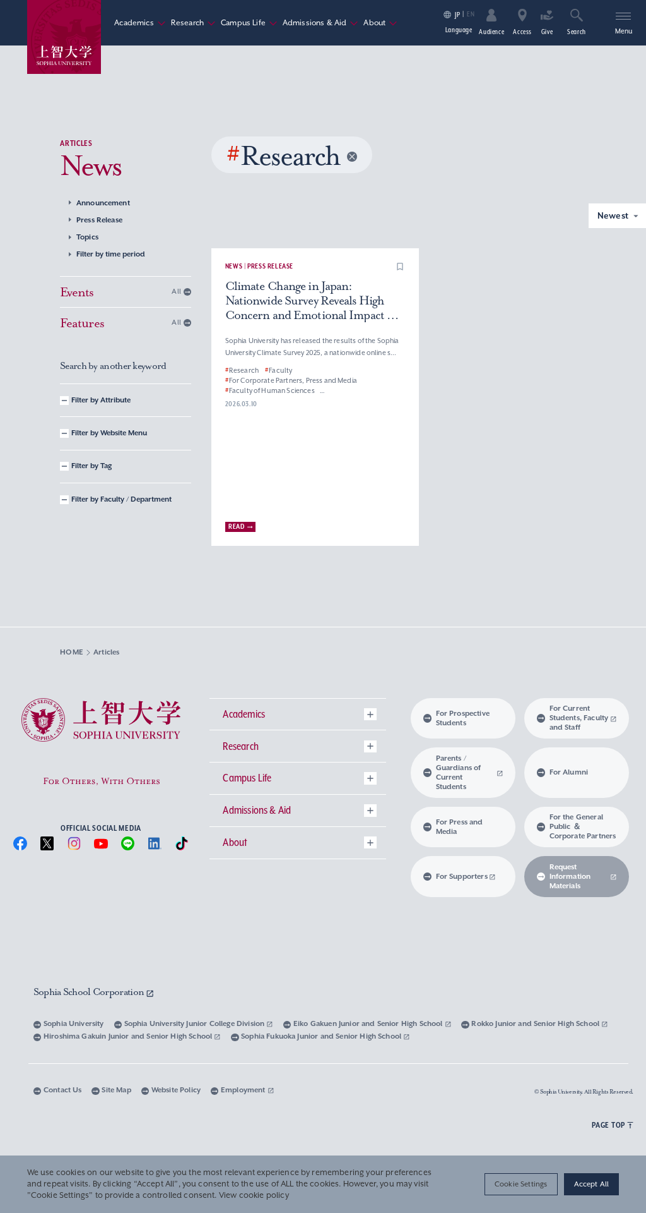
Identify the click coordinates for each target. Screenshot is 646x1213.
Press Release (99, 220)
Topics (87, 237)
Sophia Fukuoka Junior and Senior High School (322, 1036)
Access (522, 31)
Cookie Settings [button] (521, 1184)
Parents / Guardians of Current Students (458, 773)
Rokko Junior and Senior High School (536, 1024)
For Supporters (462, 876)
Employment (244, 1090)
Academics (139, 23)
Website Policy (176, 1090)
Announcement (103, 203)
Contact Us (63, 1090)
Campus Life (249, 23)
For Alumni (569, 772)
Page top (608, 1125)
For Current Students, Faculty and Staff (579, 718)
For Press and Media (459, 827)
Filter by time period (110, 254)
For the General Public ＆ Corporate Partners (582, 826)
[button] (400, 267)
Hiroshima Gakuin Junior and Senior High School (129, 1036)
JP (457, 15)
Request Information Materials (570, 876)
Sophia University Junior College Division (195, 1024)
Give (547, 31)
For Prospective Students (463, 718)
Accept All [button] (591, 1184)
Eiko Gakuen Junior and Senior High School (369, 1024)
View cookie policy (254, 1195)
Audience (491, 31)
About (380, 23)
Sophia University (74, 1024)
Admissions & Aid (321, 23)
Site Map (116, 1090)
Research (193, 23)
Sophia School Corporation (89, 992)
